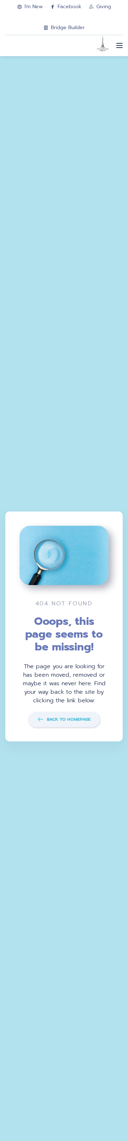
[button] (119, 45)
